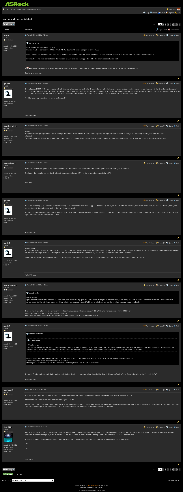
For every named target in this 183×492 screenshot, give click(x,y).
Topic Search (162, 30)
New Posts (172, 9)
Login (178, 13)
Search (154, 13)
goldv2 (6, 84)
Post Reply (8, 24)
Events (162, 13)
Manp (6, 35)
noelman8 (8, 390)
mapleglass (9, 163)
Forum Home (9, 9)
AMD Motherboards (34, 9)
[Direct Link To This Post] (26, 35)
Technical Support (21, 9)
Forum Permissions (174, 480)
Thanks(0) (161, 35)
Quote (171, 35)
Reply (178, 35)
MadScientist (9, 126)
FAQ (147, 13)
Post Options (150, 35)
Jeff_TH (7, 427)
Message (28, 29)
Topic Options (175, 30)
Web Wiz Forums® (93, 485)
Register (171, 13)
